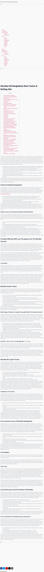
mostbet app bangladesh (5, 194)
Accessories (6, 35)
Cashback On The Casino (8, 112)
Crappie (5, 42)
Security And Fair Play (8, 144)
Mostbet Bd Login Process (9, 111)
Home (3, 29)
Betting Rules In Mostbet (8, 141)
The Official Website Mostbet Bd (10, 131)
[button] (22, 48)
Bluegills (6, 44)
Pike (5, 46)
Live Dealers (6, 116)
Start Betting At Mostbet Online (9, 135)
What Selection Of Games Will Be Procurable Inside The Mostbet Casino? (10, 106)
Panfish (5, 45)
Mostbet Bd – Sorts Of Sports (9, 153)
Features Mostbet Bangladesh (9, 95)
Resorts (5, 33)
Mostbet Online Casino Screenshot (10, 123)
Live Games (6, 102)
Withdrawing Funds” (7, 130)
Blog (3, 36)
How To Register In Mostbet (9, 140)
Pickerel (5, 38)
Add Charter (4, 31)
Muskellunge (6, 40)
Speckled (6, 41)
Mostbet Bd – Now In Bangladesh (10, 139)
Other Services (5, 32)
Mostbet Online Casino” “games (10, 143)
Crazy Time (6, 117)
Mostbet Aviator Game (8, 103)
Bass (5, 37)
